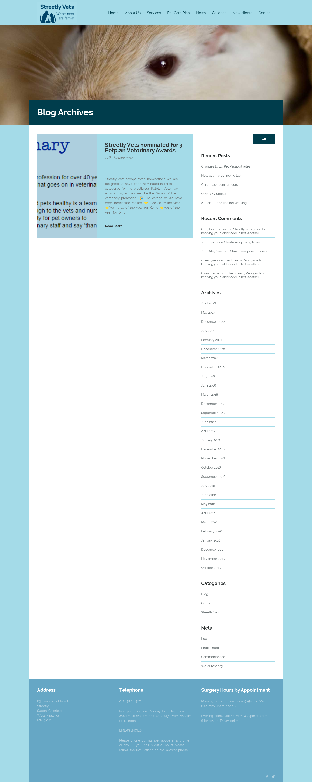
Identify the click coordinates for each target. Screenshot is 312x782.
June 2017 (208, 422)
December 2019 (213, 367)
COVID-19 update (214, 194)
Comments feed (213, 657)
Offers (205, 603)
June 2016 (208, 495)
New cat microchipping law (221, 175)
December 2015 (212, 550)
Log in (205, 639)
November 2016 (213, 458)
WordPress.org (212, 666)
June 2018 (208, 385)
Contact (265, 13)
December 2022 (213, 322)
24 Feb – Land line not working (224, 203)
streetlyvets (209, 242)
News (201, 13)
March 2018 (209, 395)
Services (154, 13)
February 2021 (211, 340)
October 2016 (211, 467)
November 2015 (213, 559)
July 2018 (208, 376)
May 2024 (208, 312)
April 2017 (208, 431)
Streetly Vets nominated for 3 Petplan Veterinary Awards (144, 148)
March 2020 (209, 358)
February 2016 (211, 531)
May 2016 (208, 504)
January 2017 (210, 440)
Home (113, 13)
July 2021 (208, 331)
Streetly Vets (210, 612)
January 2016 (210, 540)
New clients (242, 13)
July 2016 (208, 486)
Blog (204, 594)
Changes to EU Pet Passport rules (225, 166)
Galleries (219, 13)
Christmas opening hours (219, 185)
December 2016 (213, 449)
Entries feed (210, 648)
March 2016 (209, 522)
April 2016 (208, 513)
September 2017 (213, 413)
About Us (133, 13)
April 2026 (208, 303)
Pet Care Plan (178, 13)
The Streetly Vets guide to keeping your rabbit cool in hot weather (233, 231)
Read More (113, 226)
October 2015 (211, 568)
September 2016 (213, 477)
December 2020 (213, 349)
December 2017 (212, 404)
